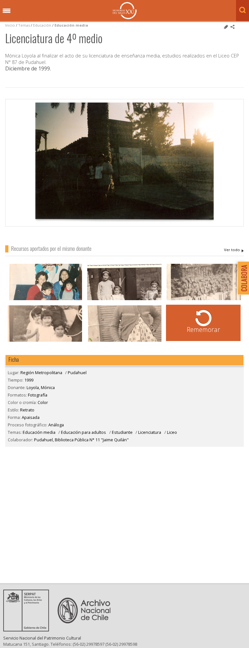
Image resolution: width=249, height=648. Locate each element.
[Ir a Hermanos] (124, 299)
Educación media (71, 25)
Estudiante (122, 432)
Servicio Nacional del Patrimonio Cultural (42, 638)
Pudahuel (77, 372)
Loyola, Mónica (234, 249)
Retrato (27, 410)
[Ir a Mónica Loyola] (124, 340)
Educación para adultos (83, 432)
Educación (42, 25)
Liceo (172, 432)
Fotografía (37, 395)
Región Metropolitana (41, 372)
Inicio (10, 25)
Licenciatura (149, 432)
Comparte (232, 27)
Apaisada (31, 417)
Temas (24, 25)
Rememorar (203, 329)
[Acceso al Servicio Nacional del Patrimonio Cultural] (28, 629)
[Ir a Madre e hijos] (45, 299)
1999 (28, 380)
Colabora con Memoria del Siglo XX (241, 278)
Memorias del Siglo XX (124, 10)
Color (43, 402)
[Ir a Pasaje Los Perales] (204, 299)
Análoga (56, 425)
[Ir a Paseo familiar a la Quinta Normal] (45, 340)
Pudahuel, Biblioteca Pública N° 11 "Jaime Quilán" (81, 440)
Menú (6, 11)
